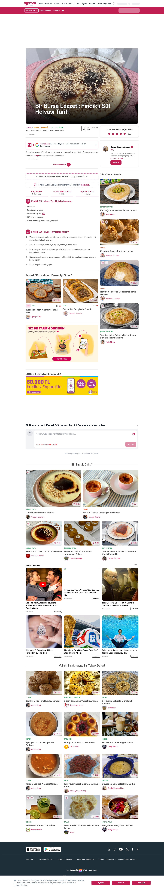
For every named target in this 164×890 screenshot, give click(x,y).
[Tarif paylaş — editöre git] (62, 342)
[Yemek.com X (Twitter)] (127, 849)
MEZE (66, 780)
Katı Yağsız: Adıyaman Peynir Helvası (118, 210)
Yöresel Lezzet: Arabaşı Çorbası (42, 784)
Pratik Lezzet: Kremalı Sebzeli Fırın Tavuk (81, 826)
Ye (78, 4)
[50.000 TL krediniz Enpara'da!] (62, 385)
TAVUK (66, 822)
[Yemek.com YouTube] (121, 849)
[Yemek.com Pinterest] (137, 849)
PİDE (33, 306)
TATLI (104, 697)
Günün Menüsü (68, 4)
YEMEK (28, 127)
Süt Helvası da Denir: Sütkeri (40, 512)
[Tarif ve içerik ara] (113, 3)
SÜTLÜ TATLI (31, 509)
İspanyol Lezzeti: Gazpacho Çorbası (40, 743)
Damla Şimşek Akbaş (120, 147)
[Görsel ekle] (134, 434)
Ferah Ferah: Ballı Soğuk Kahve (117, 742)
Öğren (84, 4)
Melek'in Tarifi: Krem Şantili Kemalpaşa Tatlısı (77, 552)
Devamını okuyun (116, 158)
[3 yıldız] (117, 134)
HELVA (102, 248)
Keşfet (92, 4)
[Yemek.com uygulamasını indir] (33, 849)
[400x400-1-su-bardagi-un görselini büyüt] (43, 213)
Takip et (116, 162)
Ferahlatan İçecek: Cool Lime (40, 825)
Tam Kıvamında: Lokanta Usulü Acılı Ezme (81, 785)
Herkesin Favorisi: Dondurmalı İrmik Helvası (118, 293)
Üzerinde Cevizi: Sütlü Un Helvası (116, 251)
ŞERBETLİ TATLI (106, 207)
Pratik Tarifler (30, 10)
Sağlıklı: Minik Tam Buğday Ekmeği (43, 701)
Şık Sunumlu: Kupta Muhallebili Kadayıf (117, 702)
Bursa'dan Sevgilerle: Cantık (77, 309)
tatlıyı (36, 155)
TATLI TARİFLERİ (56, 127)
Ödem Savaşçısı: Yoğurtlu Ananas (81, 701)
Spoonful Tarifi (45, 10)
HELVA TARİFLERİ (32, 130)
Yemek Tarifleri (45, 4)
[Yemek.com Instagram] (109, 849)
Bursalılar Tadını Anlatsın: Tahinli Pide (42, 311)
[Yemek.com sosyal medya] (78, 870)
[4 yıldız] (120, 134)
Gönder (131, 444)
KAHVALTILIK (107, 822)
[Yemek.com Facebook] (132, 849)
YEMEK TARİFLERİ (41, 127)
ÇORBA (28, 739)
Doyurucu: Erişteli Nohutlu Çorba (118, 784)
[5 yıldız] (124, 134)
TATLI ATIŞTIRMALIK (72, 697)
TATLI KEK (68, 739)
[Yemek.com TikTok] (115, 849)
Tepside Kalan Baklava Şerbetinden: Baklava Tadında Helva (118, 336)
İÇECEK (105, 739)
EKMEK (28, 697)
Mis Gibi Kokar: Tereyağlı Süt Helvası (101, 512)
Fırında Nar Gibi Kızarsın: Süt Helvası (44, 551)
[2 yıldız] (113, 134)
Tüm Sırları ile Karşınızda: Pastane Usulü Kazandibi (119, 552)
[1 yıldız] (109, 134)
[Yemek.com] (30, 4)
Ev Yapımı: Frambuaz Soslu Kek (79, 742)
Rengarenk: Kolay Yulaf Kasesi (117, 825)
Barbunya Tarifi (58, 10)
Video (56, 4)
